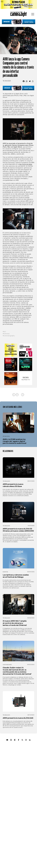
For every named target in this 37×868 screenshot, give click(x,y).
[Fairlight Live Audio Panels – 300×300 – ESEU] (26, 364)
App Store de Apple (25, 164)
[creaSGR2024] (26, 350)
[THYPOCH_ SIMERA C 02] (11, 378)
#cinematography (9, 336)
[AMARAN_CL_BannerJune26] (18, 21)
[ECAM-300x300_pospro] (11, 350)
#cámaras (6, 333)
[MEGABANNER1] (18, 4)
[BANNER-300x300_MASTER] (11, 364)
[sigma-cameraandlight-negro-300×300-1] (26, 378)
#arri (4, 331)
